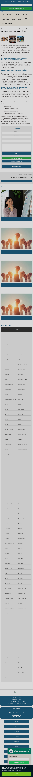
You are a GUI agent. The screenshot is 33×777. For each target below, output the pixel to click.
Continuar (16, 773)
